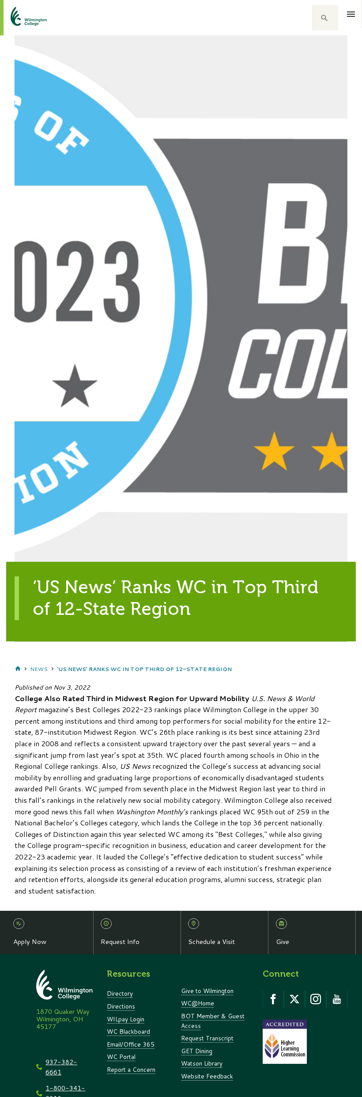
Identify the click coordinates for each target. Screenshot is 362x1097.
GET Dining (196, 1051)
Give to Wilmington (207, 990)
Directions (121, 1006)
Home (18, 669)
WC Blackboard (128, 1031)
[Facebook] (273, 999)
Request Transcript (207, 1038)
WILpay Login (125, 1019)
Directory (120, 993)
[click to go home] (18, 17)
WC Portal (121, 1056)
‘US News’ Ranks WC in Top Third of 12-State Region (144, 669)
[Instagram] (315, 999)
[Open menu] (351, 14)
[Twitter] (294, 999)
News (39, 669)
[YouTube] (336, 999)
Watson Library (201, 1063)
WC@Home (197, 1003)
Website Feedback (207, 1076)
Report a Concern (131, 1069)
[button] (325, 18)
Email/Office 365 (131, 1044)
